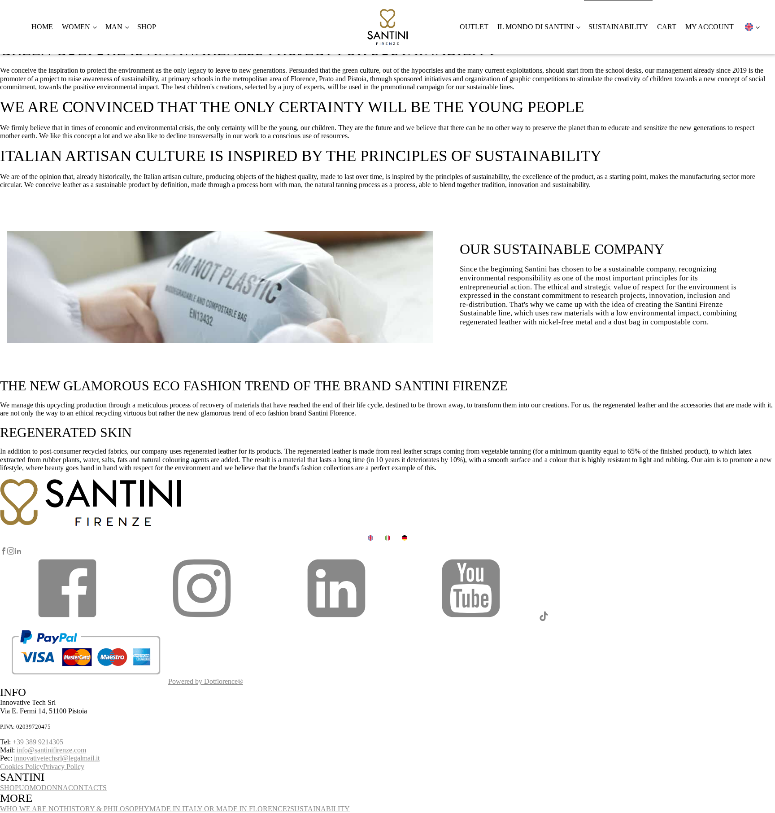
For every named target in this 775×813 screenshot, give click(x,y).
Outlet (474, 27)
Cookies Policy (21, 766)
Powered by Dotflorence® (205, 681)
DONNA (54, 787)
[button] (67, 619)
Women (76, 27)
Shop (146, 27)
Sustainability (618, 27)
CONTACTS (87, 787)
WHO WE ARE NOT (32, 809)
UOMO (30, 787)
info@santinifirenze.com (51, 750)
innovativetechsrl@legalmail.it (57, 758)
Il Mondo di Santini (535, 27)
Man (113, 27)
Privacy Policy (63, 766)
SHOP (9, 787)
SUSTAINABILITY (320, 809)
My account (709, 27)
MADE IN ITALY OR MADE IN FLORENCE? (219, 809)
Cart (666, 27)
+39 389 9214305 (38, 742)
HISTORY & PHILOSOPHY (106, 809)
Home (42, 27)
